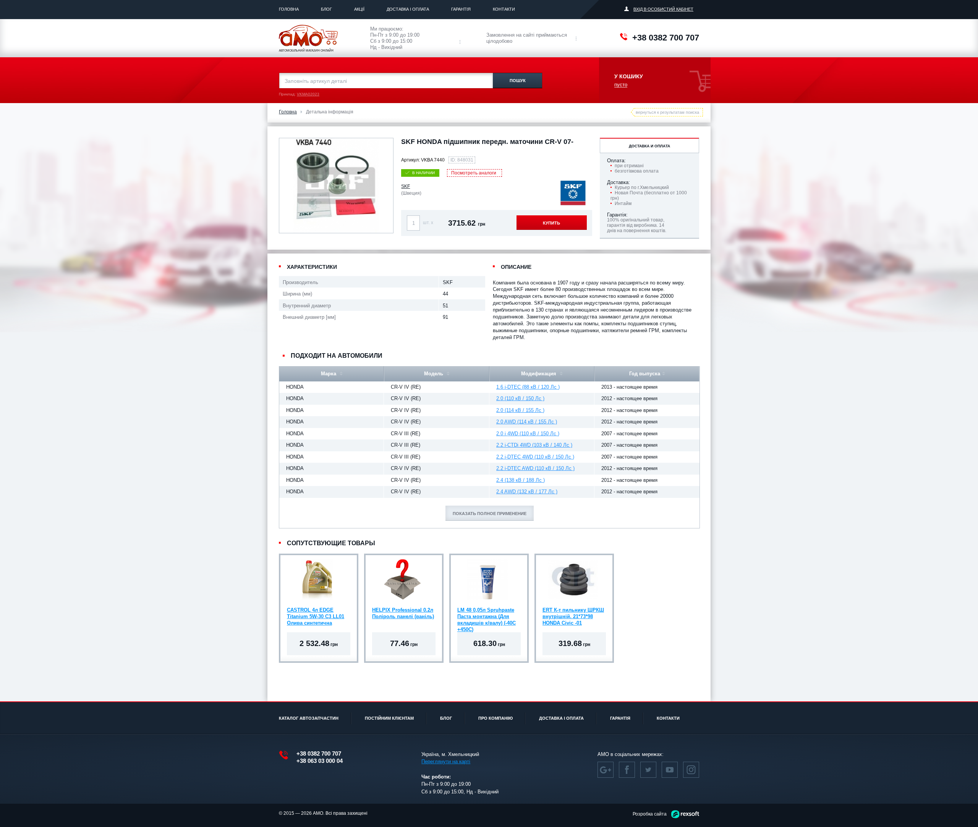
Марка (329, 373)
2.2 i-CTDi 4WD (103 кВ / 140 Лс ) (534, 445)
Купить (551, 223)
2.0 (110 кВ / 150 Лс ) (520, 398)
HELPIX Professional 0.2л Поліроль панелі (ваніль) (403, 613)
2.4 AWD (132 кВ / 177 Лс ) (526, 491)
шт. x (428, 222)
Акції (359, 9)
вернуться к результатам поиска (667, 112)
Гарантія (461, 9)
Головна (289, 9)
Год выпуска (644, 373)
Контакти (504, 9)
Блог (326, 9)
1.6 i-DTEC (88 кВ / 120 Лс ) (528, 387)
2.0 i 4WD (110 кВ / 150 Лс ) (527, 433)
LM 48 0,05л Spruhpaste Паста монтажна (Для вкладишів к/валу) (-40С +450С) (486, 617)
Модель (434, 373)
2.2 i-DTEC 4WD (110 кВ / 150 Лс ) (535, 457)
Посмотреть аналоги (473, 173)
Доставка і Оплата (408, 9)
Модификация (539, 373)
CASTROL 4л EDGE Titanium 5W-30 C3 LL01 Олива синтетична (315, 616)
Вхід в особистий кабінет (663, 9)
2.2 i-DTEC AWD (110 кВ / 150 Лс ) (535, 468)
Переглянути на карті (445, 761)
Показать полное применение (489, 513)
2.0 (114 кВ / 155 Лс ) (520, 410)
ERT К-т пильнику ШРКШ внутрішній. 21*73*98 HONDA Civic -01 (573, 616)
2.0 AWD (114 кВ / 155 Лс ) (526, 422)
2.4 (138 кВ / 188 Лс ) (520, 480)
